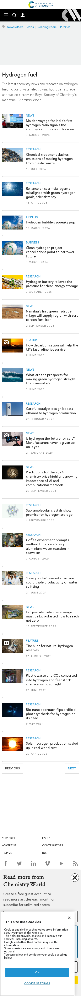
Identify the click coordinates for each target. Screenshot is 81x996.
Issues (46, 838)
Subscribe (9, 838)
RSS (44, 852)
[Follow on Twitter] (19, 863)
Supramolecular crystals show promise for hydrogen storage (49, 512)
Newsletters (15, 27)
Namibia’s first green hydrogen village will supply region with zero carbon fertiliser (52, 315)
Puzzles (65, 27)
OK (37, 972)
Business (32, 242)
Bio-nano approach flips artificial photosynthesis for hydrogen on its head (51, 714)
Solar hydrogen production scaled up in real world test (52, 745)
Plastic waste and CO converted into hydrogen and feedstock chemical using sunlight (51, 680)
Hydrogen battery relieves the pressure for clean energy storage (52, 284)
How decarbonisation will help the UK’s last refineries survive (52, 347)
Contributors (52, 845)
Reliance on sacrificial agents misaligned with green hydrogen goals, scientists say (50, 193)
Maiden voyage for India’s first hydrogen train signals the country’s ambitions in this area (50, 125)
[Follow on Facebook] (5, 863)
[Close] (69, 917)
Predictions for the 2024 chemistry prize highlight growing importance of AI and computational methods (51, 478)
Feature (32, 340)
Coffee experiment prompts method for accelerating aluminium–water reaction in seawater (47, 546)
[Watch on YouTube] (61, 863)
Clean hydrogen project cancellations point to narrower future (50, 252)
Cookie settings (37, 983)
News (30, 115)
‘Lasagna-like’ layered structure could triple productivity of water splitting (51, 582)
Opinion (32, 217)
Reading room (47, 27)
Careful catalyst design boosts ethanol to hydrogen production (51, 411)
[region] (37, 954)
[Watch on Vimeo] (47, 863)
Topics (7, 852)
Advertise (9, 845)
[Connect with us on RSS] (75, 863)
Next (73, 768)
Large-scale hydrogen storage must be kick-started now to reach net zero (52, 616)
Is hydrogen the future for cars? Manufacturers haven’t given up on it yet (50, 443)
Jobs (30, 27)
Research (33, 149)
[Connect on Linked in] (33, 863)
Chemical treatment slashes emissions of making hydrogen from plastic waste (49, 159)
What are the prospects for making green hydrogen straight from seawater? (51, 379)
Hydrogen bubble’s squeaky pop (50, 222)
